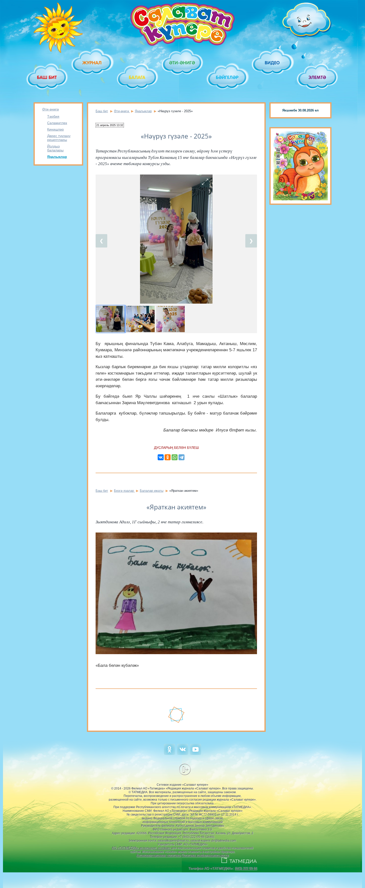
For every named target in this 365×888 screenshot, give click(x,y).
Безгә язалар (124, 491)
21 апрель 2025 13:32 (109, 125)
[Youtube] (195, 754)
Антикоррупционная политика (158, 855)
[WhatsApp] (175, 457)
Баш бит (102, 111)
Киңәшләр (55, 129)
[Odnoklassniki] (169, 754)
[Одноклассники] (168, 457)
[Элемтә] (317, 77)
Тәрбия (53, 116)
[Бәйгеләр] (227, 77)
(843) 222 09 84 (246, 868)
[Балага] (137, 77)
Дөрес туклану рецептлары (59, 138)
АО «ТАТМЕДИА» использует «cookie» (141, 848)
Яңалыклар (57, 157)
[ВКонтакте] (161, 457)
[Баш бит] (47, 77)
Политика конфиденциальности (205, 855)
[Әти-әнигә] (182, 62)
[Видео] (272, 62)
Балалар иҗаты (151, 491)
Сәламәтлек (57, 123)
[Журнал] (92, 62)
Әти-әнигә (50, 109)
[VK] (182, 754)
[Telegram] (181, 457)
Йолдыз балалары (55, 148)
